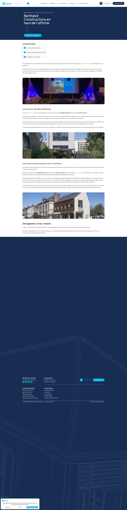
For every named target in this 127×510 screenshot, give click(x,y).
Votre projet (63, 3)
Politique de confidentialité (50, 398)
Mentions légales (48, 396)
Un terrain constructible (49, 381)
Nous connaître (48, 394)
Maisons (43, 3)
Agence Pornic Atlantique (28, 396)
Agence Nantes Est (27, 392)
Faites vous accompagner (32, 35)
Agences (72, 3)
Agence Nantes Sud (27, 394)
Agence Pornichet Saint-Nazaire (30, 398)
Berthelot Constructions (28, 12)
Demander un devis (118, 3)
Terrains (52, 3)
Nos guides (47, 392)
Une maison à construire (49, 380)
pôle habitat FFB (86, 63)
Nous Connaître (83, 3)
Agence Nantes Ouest (27, 390)
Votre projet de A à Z (49, 390)
